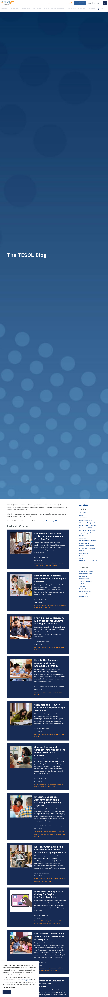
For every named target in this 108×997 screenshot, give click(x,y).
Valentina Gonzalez (85, 581)
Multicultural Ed (84, 543)
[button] (105, 3)
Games (81, 535)
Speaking (43, 786)
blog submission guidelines (51, 521)
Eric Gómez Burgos (85, 573)
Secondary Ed (62, 563)
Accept (7, 992)
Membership (14, 9)
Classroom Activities (41, 565)
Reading (36, 786)
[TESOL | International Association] (22, 3)
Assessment (54, 605)
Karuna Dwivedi (46, 881)
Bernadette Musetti (85, 591)
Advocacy (91, 9)
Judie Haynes (83, 584)
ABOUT (50, 3)
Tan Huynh (82, 586)
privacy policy (25, 980)
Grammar (37, 647)
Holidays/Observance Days (87, 540)
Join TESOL (80, 3)
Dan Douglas (83, 576)
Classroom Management (87, 523)
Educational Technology (41, 563)
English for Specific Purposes (88, 533)
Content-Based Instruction (87, 525)
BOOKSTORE (67, 3)
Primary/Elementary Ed (41, 605)
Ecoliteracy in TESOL (86, 528)
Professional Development (31, 9)
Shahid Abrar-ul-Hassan (50, 692)
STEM (81, 558)
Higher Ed (53, 563)
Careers (4, 9)
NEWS (58, 3)
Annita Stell (47, 607)
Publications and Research (54, 9)
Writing (44, 647)
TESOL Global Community (76, 9)
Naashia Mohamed (85, 589)
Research (82, 550)
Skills (36, 878)
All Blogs (83, 505)
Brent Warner (53, 565)
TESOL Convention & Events (88, 561)
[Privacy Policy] (20, 980)
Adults (81, 515)
